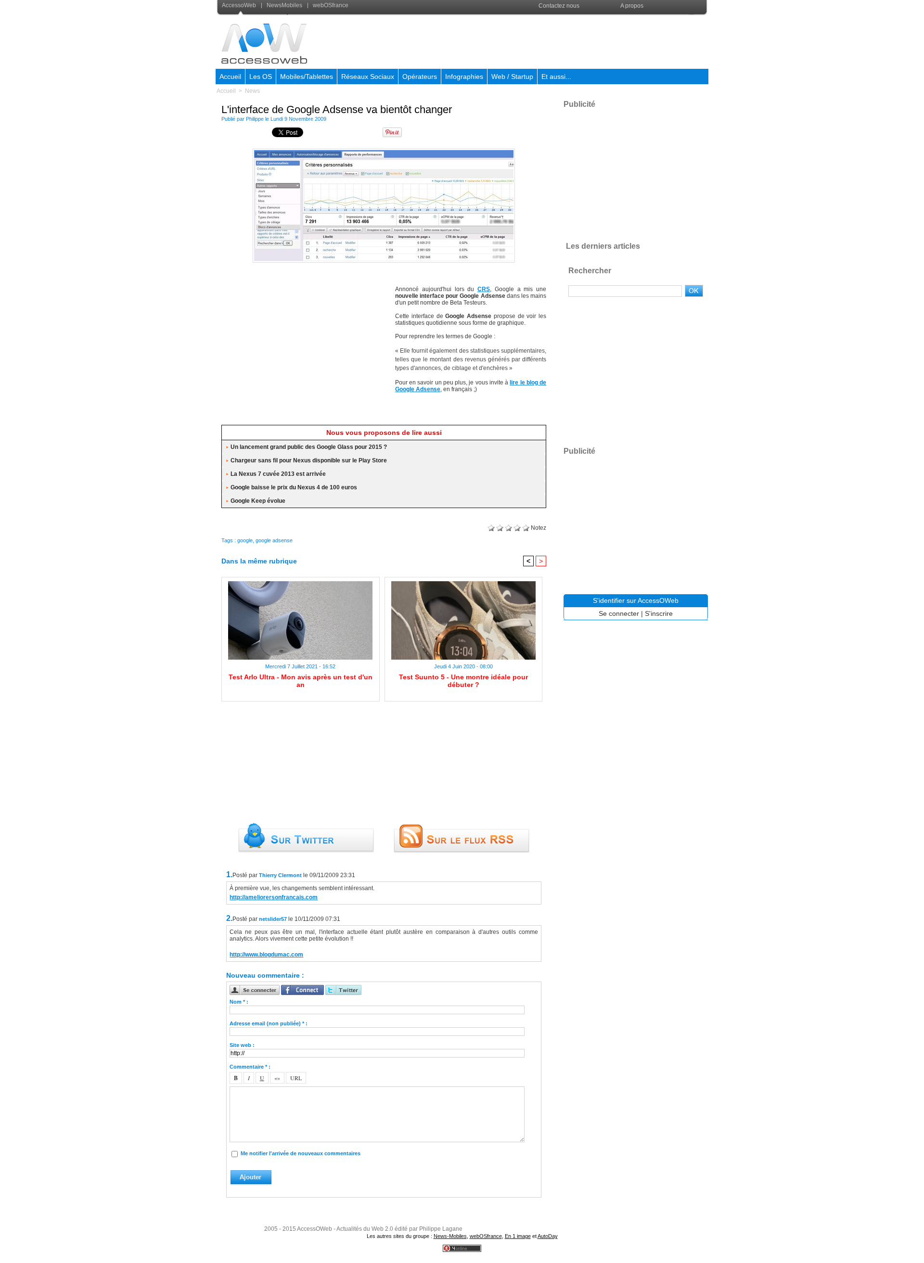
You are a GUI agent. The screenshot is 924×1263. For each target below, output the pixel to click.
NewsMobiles (284, 5)
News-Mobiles (450, 1236)
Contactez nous (559, 5)
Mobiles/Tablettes (306, 76)
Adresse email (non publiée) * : (269, 1023)
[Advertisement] (533, 40)
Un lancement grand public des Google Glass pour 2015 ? (309, 447)
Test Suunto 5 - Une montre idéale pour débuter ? (463, 681)
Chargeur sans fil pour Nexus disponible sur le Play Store (309, 460)
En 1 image (518, 1236)
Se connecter (619, 613)
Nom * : (239, 1002)
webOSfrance (329, 5)
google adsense (274, 540)
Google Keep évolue (258, 501)
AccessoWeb (239, 5)
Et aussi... (556, 76)
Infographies (464, 76)
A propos (631, 5)
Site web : (242, 1045)
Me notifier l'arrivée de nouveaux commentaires (300, 1153)
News (252, 91)
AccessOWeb (314, 1228)
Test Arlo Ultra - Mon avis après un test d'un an (300, 681)
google (245, 540)
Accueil (230, 76)
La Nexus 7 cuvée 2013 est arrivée (278, 474)
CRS (483, 289)
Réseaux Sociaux (367, 76)
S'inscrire (659, 613)
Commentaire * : (250, 1067)
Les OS (260, 76)
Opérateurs (419, 76)
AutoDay (548, 1236)
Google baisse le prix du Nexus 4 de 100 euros (294, 487)
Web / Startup (512, 76)
